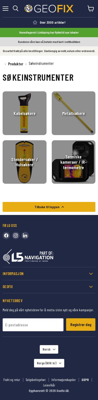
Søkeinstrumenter (41, 63)
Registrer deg (80, 324)
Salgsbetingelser (36, 380)
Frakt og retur (11, 380)
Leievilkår (49, 385)
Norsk (46, 349)
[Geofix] (39, 257)
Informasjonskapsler (63, 380)
